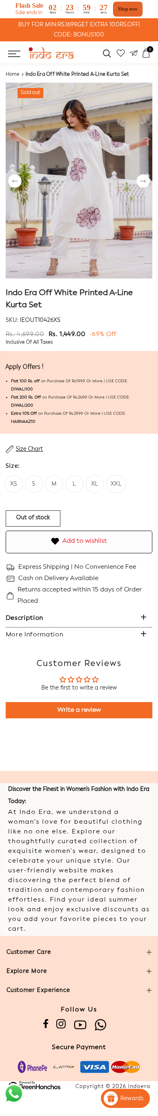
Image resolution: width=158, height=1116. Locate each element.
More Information (35, 635)
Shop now (128, 9)
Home (13, 74)
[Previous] (15, 182)
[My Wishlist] (121, 53)
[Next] (143, 182)
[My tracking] (134, 53)
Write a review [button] (79, 710)
